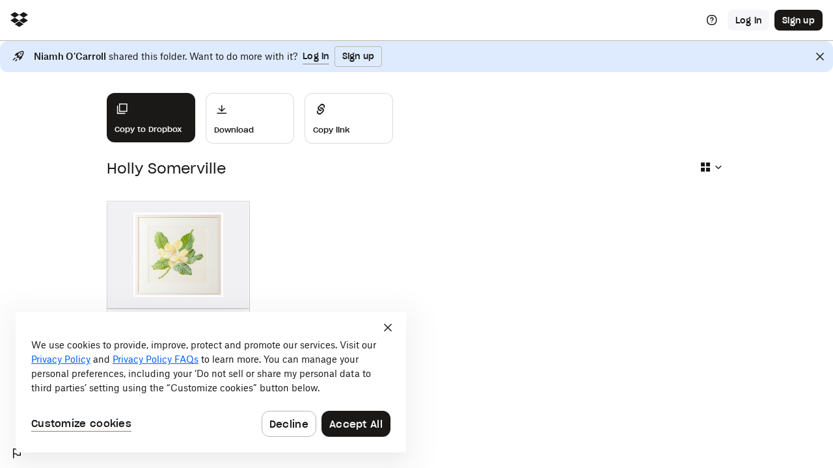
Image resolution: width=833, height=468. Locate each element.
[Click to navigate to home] (19, 20)
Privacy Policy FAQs (155, 359)
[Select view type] (710, 167)
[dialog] (211, 382)
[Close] (820, 56)
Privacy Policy (60, 359)
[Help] (712, 20)
